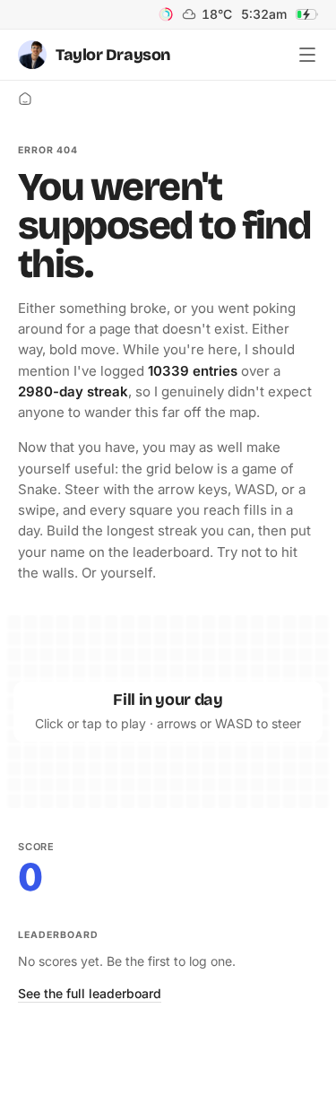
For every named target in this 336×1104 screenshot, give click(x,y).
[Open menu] (307, 54)
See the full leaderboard (89, 993)
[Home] (25, 98)
